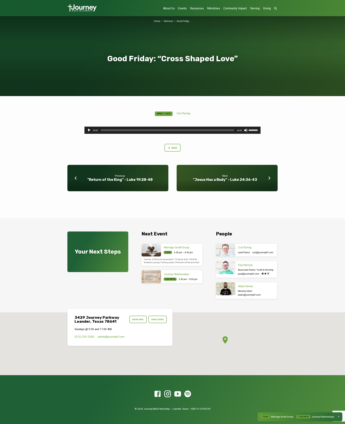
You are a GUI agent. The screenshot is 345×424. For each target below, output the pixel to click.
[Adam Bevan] (225, 288)
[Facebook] (263, 273)
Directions (157, 319)
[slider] (254, 130)
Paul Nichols (245, 265)
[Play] (89, 130)
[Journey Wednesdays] (151, 276)
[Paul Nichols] (225, 267)
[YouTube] (178, 394)
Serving (255, 8)
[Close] (338, 416)
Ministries (213, 8)
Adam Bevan (245, 286)
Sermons (168, 21)
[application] (172, 130)
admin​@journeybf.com (111, 336)
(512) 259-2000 (84, 336)
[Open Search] (276, 8)
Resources (197, 8)
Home (157, 21)
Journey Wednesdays (176, 274)
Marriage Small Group (176, 247)
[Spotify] (188, 394)
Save (174, 148)
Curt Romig (183, 113)
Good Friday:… (184, 21)
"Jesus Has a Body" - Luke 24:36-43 (225, 179)
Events (182, 8)
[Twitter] (265, 273)
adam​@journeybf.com (249, 295)
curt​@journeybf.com (262, 252)
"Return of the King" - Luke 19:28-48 (120, 179)
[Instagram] (268, 273)
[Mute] (246, 130)
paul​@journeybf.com (248, 274)
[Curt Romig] (225, 250)
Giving (267, 8)
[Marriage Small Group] (151, 250)
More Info (138, 319)
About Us (169, 8)
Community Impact (235, 8)
